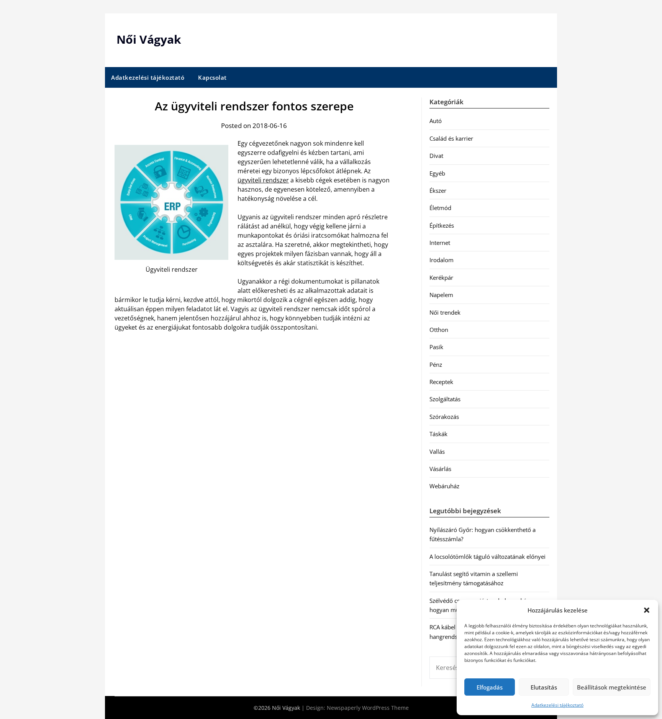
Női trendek (444, 312)
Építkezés (441, 225)
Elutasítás (544, 687)
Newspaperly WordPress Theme (368, 707)
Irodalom (441, 260)
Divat (436, 155)
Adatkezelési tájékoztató (557, 705)
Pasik (436, 347)
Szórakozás (444, 416)
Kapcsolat (212, 77)
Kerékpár (441, 277)
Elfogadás (490, 687)
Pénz (435, 364)
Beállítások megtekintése (611, 687)
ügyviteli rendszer (263, 180)
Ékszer (437, 190)
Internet (439, 242)
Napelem (441, 295)
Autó (435, 121)
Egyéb (437, 173)
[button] (647, 610)
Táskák (438, 434)
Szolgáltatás (444, 399)
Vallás (437, 451)
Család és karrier (451, 138)
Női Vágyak (148, 39)
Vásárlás (440, 469)
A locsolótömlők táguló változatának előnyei (487, 556)
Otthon (438, 329)
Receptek (441, 382)
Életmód (440, 208)
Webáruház (444, 486)
